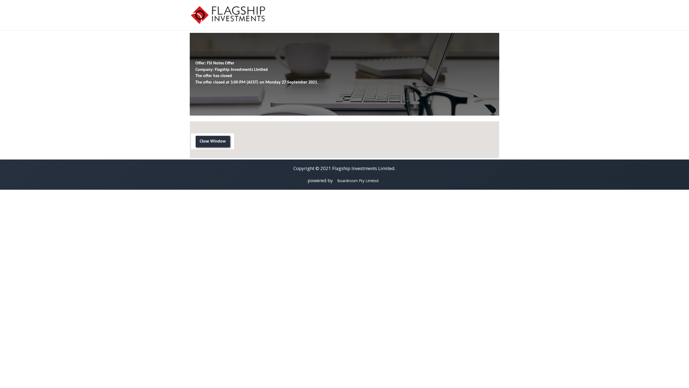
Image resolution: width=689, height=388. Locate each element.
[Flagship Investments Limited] (227, 15)
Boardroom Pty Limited (357, 180)
